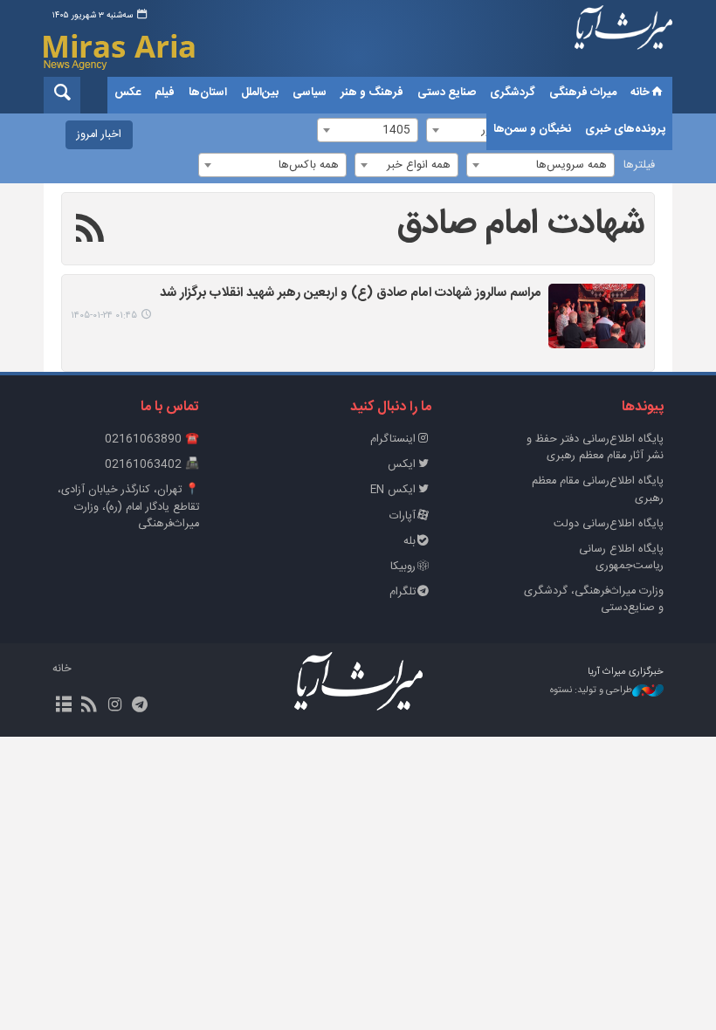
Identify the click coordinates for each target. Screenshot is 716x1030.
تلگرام (402, 592)
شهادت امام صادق (521, 224)
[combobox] (540, 165)
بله (409, 541)
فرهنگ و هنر (372, 92)
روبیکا (403, 567)
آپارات (402, 516)
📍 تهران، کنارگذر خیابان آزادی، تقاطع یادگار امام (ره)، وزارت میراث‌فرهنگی (128, 506)
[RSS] (90, 231)
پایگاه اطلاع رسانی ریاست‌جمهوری (621, 557)
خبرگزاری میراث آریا (623, 41)
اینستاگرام (393, 439)
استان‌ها (208, 92)
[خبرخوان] (89, 706)
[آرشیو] (63, 706)
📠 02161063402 (152, 465)
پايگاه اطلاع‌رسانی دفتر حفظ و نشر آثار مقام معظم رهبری (595, 447)
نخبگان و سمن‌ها (532, 129)
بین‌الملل (260, 92)
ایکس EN (393, 490)
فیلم (165, 92)
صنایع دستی (446, 92)
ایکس (402, 465)
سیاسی (310, 92)
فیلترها (639, 165)
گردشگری (512, 92)
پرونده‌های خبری (625, 129)
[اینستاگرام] (114, 706)
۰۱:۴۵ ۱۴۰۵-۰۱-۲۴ (104, 315)
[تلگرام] (140, 706)
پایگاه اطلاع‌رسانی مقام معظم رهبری (598, 489)
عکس (127, 92)
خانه (640, 92)
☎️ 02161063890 (152, 439)
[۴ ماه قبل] (596, 316)
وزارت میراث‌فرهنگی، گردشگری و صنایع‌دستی (594, 599)
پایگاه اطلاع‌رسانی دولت (609, 524)
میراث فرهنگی (582, 92)
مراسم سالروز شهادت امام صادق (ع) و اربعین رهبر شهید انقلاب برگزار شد (350, 294)
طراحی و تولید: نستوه (591, 690)
